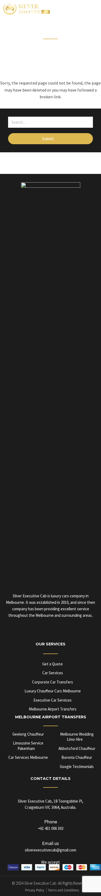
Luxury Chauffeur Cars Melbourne (53, 690)
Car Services (52, 672)
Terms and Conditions (63, 890)
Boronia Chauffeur (76, 757)
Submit (48, 138)
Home (33, 45)
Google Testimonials (77, 766)
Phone (50, 821)
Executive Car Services (52, 700)
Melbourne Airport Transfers (52, 709)
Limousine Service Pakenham (28, 745)
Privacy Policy (34, 890)
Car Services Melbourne (28, 757)
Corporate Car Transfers (52, 682)
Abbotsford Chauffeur (76, 748)
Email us (50, 843)
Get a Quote (52, 663)
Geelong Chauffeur (28, 734)
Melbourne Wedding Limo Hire (77, 737)
